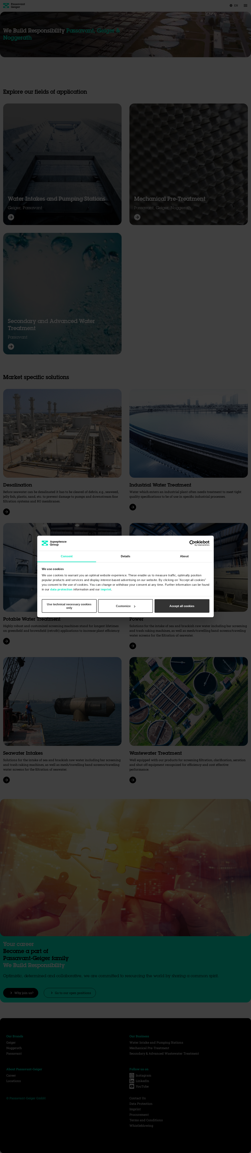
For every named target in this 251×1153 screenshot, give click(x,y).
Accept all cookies (181, 606)
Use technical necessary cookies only (69, 606)
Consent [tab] (67, 556)
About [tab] (184, 556)
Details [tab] (125, 556)
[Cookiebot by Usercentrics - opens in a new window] (192, 543)
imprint (106, 589)
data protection (61, 589)
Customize (123, 606)
